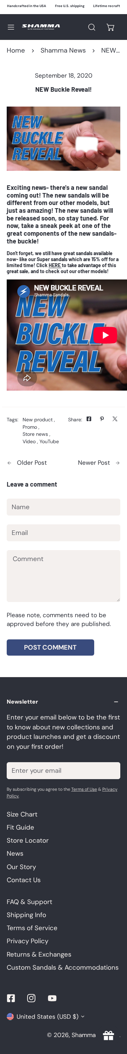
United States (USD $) (47, 1016)
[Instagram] (31, 998)
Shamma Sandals (95, 1035)
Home (16, 50)
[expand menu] (11, 27)
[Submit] (110, 770)
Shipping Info (26, 915)
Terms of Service (32, 928)
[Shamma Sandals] (41, 27)
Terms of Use (84, 789)
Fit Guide (20, 827)
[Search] (91, 27)
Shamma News (63, 50)
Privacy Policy (27, 941)
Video (29, 441)
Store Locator (28, 840)
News (15, 853)
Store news (35, 434)
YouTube (49, 441)
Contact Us (24, 880)
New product (38, 419)
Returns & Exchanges (39, 954)
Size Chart (22, 814)
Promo (30, 427)
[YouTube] (52, 998)
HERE (55, 265)
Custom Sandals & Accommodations (63, 967)
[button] (111, 27)
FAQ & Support (29, 902)
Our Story (21, 867)
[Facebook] (10, 998)
